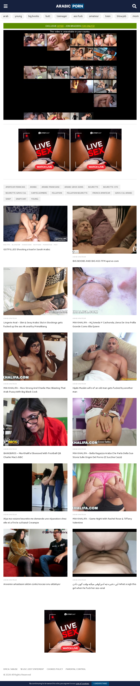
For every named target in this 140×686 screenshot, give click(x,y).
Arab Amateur (79, 257)
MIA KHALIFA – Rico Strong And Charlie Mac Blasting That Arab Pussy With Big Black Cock (34, 390)
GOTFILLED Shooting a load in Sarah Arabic (26, 249)
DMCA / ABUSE (10, 669)
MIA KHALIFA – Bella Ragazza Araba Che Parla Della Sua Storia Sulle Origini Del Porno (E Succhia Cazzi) (103, 455)
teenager (62, 16)
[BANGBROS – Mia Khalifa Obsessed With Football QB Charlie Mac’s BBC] (35, 422)
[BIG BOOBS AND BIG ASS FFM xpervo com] (105, 230)
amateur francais (15, 187)
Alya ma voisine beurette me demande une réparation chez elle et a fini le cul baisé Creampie (34, 521)
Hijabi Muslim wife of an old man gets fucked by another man (103, 390)
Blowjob (16, 245)
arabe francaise (51, 187)
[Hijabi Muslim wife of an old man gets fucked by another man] (105, 356)
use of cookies (82, 683)
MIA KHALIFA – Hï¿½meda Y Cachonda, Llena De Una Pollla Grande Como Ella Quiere (104, 325)
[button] (5, 6)
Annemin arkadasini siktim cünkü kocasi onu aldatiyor (31, 584)
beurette (93, 187)
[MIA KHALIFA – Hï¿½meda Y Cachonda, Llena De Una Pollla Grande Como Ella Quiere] (105, 291)
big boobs (33, 16)
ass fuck (78, 16)
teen (107, 16)
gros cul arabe (123, 193)
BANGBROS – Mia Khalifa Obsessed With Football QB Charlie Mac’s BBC (32, 455)
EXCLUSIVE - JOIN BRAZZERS (70, 26)
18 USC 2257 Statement (32, 669)
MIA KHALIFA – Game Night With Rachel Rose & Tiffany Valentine (102, 521)
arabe (33, 187)
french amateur (101, 193)
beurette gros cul (16, 193)
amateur (94, 16)
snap (8, 199)
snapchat (21, 199)
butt (48, 16)
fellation (57, 193)
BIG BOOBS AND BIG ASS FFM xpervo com (96, 261)
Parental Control (76, 669)
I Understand (100, 683)
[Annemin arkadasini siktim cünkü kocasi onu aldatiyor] (35, 553)
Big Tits (6, 245)
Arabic (69, 6)
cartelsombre (39, 193)
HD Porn (37, 245)
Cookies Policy (55, 669)
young (18, 16)
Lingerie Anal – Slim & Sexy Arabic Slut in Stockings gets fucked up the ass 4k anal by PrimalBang (33, 325)
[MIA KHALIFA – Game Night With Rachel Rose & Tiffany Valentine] (105, 487)
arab (5, 16)
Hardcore (27, 245)
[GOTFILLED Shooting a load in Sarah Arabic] (35, 224)
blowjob (121, 16)
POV (55, 245)
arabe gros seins (74, 187)
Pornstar (47, 245)
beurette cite (110, 187)
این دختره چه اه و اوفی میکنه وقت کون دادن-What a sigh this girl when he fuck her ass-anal (104, 586)
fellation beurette (77, 193)
